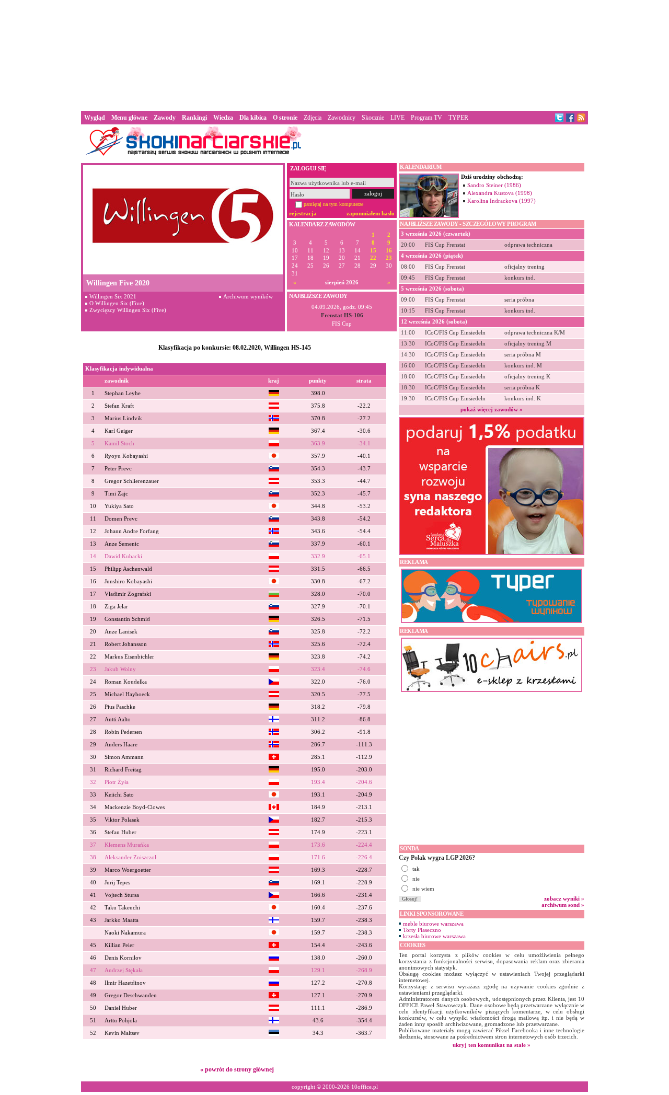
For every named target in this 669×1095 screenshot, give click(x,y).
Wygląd (94, 117)
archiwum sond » (562, 905)
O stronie (285, 117)
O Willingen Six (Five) (116, 303)
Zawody (165, 117)
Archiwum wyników (248, 296)
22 (373, 258)
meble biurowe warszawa (433, 923)
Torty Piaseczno (422, 930)
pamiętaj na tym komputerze (333, 204)
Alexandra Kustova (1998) (499, 193)
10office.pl (364, 1087)
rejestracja (303, 213)
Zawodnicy (341, 117)
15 (373, 250)
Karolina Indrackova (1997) (501, 201)
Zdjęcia (312, 117)
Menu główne (129, 117)
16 (389, 250)
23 (389, 258)
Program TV (426, 117)
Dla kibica (253, 117)
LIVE (397, 117)
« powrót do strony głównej (237, 1069)
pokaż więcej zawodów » (491, 409)
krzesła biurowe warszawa (434, 936)
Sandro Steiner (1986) (494, 185)
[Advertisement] (334, 54)
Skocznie (373, 117)
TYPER (458, 117)
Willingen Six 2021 (112, 296)
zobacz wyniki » (564, 898)
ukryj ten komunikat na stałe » (491, 1045)
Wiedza (223, 117)
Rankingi (194, 117)
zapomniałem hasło (371, 213)
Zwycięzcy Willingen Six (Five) (127, 310)
